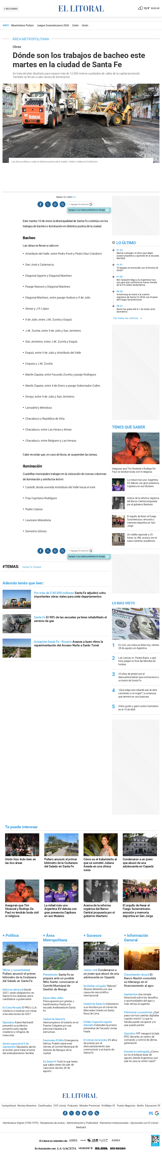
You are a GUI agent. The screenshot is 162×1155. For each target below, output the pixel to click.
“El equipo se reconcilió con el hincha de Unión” (137, 267)
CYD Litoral (59, 1105)
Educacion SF (152, 1105)
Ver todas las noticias (125, 318)
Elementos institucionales (114, 1122)
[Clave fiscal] (155, 1145)
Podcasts (72, 1105)
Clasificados (45, 1105)
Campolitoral (9, 1105)
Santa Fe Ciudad (31, 567)
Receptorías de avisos (52, 1122)
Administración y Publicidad (82, 1122)
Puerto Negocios (126, 1105)
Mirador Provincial (89, 1105)
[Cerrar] (107, 210)
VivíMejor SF (108, 1105)
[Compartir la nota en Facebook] (40, 204)
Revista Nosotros (26, 1105)
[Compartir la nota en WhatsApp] (55, 204)
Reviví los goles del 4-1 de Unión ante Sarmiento (136, 309)
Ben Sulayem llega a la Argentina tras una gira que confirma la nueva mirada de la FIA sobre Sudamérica (137, 280)
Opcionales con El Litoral (144, 1122)
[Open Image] (8, 89)
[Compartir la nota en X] (47, 204)
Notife (140, 1105)
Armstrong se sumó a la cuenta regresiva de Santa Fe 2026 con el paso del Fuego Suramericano (137, 295)
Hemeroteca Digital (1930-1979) (20, 1122)
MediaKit (81, 1127)
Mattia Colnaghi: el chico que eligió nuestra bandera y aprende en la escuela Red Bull (138, 254)
